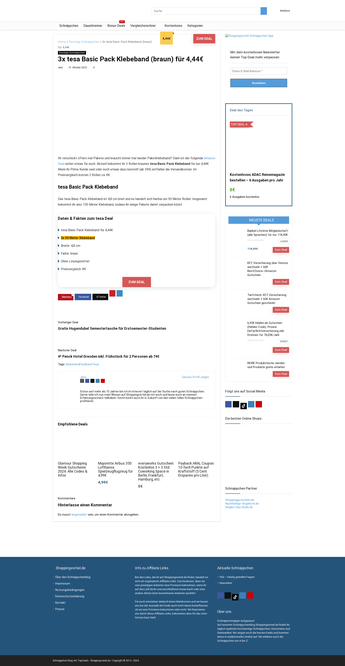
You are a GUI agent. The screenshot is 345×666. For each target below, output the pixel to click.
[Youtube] (259, 404)
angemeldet (79, 514)
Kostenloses (173, 26)
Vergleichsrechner (143, 26)
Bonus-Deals (116, 25)
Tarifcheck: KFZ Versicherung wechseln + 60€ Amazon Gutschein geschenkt (266, 299)
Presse (59, 609)
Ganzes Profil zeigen (195, 377)
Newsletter (226, 582)
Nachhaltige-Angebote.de (242, 503)
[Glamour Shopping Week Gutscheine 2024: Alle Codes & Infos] (76, 436)
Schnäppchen (68, 26)
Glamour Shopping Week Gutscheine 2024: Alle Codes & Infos (72, 469)
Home (62, 42)
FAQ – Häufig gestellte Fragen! (237, 576)
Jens (60, 67)
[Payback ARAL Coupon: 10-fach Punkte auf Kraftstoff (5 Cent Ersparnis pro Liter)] (196, 436)
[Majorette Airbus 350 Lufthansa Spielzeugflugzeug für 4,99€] (116, 436)
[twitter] (236, 404)
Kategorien (195, 26)
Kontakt (60, 602)
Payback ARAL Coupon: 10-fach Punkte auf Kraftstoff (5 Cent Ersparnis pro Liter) (196, 469)
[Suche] (264, 11)
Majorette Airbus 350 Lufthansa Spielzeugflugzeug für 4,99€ (115, 469)
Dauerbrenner (92, 26)
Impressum (62, 583)
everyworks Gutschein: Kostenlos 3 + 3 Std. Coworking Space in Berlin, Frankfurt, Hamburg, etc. (156, 471)
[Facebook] (228, 404)
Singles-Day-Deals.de (239, 507)
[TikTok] (243, 406)
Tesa (95, 364)
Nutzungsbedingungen (69, 589)
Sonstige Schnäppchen (84, 42)
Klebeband (72, 364)
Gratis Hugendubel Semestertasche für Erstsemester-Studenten (112, 328)
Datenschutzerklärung (69, 596)
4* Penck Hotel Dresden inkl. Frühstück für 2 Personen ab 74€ (108, 356)
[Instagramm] (251, 404)
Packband (85, 364)
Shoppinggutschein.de (239, 500)
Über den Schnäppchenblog (72, 577)
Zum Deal (204, 39)
